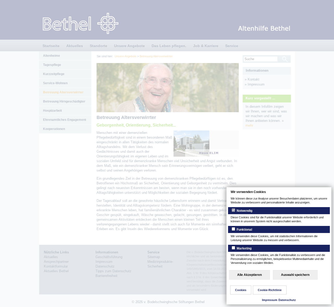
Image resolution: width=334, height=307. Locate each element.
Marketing (244, 248)
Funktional (244, 229)
